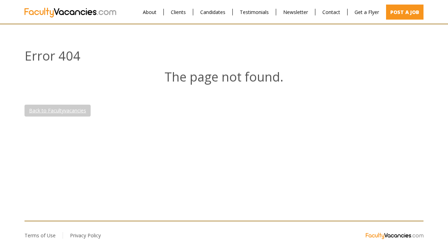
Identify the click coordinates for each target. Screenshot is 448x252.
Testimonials (254, 12)
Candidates (212, 12)
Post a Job (404, 12)
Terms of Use (40, 235)
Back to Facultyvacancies (57, 110)
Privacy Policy (85, 235)
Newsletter (295, 12)
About (149, 12)
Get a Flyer (367, 12)
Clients (178, 12)
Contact (331, 12)
